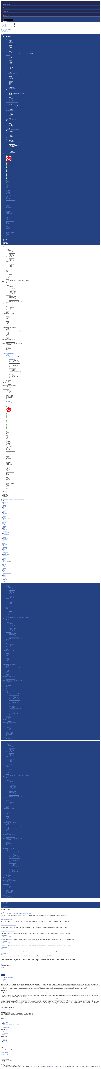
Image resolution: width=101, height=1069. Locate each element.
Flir (9, 86)
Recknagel (11, 126)
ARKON (11, 40)
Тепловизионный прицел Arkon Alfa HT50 (40, 956)
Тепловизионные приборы (12, 73)
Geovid (10, 308)
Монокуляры (9, 149)
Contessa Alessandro (10, 200)
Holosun (8, 192)
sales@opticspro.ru (5, 1054)
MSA (7, 219)
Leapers (7, 205)
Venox (10, 77)
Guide (7, 229)
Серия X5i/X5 (12, 255)
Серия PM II (11, 259)
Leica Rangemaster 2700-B (6, 936)
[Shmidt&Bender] (6, 177)
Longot (10, 76)
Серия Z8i (11, 254)
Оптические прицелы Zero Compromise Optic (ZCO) (21, 53)
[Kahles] (6, 162)
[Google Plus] (4, 965)
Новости (5, 1040)
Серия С (11, 265)
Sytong (7, 235)
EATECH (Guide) (10, 232)
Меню (2, 34)
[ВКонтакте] (3, 965)
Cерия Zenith (12, 260)
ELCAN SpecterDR (13, 105)
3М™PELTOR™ (10, 221)
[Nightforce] (6, 166)
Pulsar (10, 83)
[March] (6, 165)
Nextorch (8, 206)
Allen (7, 226)
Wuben (7, 185)
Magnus (10, 269)
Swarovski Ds (12, 253)
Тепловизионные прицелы (12, 88)
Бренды (5, 153)
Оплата (5, 244)
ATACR (10, 275)
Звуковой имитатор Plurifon (15, 142)
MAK (10, 123)
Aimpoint (5, 521)
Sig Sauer (11, 58)
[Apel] (6, 170)
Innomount (11, 125)
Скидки (5, 240)
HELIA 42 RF (12, 286)
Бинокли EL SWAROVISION (15, 301)
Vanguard (11, 151)
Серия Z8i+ (11, 251)
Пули (10, 391)
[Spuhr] (6, 178)
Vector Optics (12, 152)
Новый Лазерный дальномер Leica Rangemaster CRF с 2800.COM (16, 913)
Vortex (10, 47)
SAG (7, 208)
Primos (7, 227)
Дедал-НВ (11, 109)
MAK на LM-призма (13, 360)
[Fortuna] (6, 172)
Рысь (7, 196)
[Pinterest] (10, 965)
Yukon (10, 113)
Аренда (5, 242)
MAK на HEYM (12, 368)
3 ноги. (2, 956)
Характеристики (7, 980)
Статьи (5, 1041)
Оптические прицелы (11, 37)
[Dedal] (6, 163)
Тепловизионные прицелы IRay (16, 93)
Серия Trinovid (12, 291)
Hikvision (11, 81)
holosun (10, 104)
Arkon (10, 57)
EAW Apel (8, 201)
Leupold (10, 124)
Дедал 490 (3, 948)
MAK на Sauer (12, 370)
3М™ (7, 222)
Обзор (4, 979)
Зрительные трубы (10, 110)
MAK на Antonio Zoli (14, 361)
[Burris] (6, 174)
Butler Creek (9, 213)
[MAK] (6, 169)
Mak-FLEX (11, 374)
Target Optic (8, 193)
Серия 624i (11, 264)
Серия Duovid (12, 293)
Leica (10, 46)
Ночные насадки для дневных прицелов (15, 107)
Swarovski (11, 42)
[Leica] (8, 161)
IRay (10, 79)
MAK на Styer (12, 359)
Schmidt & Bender (13, 43)
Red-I (7, 231)
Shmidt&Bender (6, 518)
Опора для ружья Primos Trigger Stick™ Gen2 (17, 956)
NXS (10, 276)
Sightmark (8, 211)
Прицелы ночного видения (12, 132)
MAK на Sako (12, 369)
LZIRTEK (8, 238)
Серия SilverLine (12, 292)
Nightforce (11, 50)
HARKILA (11, 141)
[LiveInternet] (6, 965)
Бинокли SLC (12, 297)
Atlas (7, 217)
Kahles (10, 45)
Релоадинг (11, 140)
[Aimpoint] (6, 180)
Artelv (10, 41)
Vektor (7, 212)
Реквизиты (5, 1023)
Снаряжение (9, 137)
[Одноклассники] (8, 965)
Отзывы (5, 982)
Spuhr (10, 128)
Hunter (7, 234)
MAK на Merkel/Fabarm (14, 363)
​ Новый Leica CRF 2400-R (7, 919)
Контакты (5, 239)
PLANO (8, 216)
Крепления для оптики (11, 119)
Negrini (7, 214)
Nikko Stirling (9, 188)
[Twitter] (11, 965)
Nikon (10, 115)
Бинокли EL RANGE (14, 300)
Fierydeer (8, 228)
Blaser (10, 52)
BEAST (10, 274)
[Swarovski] (6, 155)
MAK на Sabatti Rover (14, 358)
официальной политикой (52, 1066)
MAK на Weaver (12, 375)
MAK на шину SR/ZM (14, 356)
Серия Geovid (12, 288)
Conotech (11, 100)
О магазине (6, 1027)
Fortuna (10, 82)
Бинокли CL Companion (14, 298)
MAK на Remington (13, 365)
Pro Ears (8, 218)
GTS (7, 202)
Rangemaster (11, 307)
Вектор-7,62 (9, 195)
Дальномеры (9, 64)
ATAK (7, 233)
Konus (7, 187)
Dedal (10, 51)
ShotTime (8, 210)
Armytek (8, 198)
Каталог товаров (7, 36)
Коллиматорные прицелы (12, 102)
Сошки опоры (12, 144)
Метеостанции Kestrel (14, 145)
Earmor (7, 223)
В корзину (5, 21)
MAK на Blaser (12, 372)
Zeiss (10, 118)
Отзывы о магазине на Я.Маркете (11, 1024)
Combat (10, 135)
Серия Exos (11, 258)
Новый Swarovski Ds (5, 942)
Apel (4, 512)
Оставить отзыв (4, 962)
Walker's (8, 224)
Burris (10, 48)
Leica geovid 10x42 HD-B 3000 (8, 931)
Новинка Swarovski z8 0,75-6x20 (8, 925)
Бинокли (8, 55)
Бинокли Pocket (12, 296)
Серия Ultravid (12, 290)
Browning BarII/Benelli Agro (15, 371)
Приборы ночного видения (12, 129)
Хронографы (12, 146)
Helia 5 (10, 266)
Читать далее (4, 918)
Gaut (7, 186)
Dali (10, 84)
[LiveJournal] (7, 965)
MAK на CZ (11, 364)
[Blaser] (6, 167)
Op (1, 499)
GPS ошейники (12, 147)
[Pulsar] (6, 173)
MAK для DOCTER (13, 376)
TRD (7, 184)
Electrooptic (11, 87)
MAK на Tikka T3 (13, 366)
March (4, 507)
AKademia (8, 197)
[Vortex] (6, 176)
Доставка (5, 243)
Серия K (11, 263)
